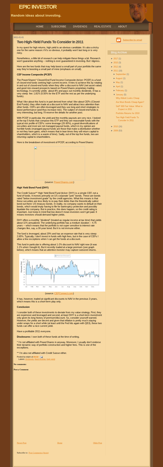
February (120, 90)
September (121, 74)
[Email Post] (41, 357)
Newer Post (21, 443)
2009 (116, 130)
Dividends (80, 26)
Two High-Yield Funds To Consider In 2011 (50, 42)
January (120, 94)
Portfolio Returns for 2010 (127, 113)
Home (40, 26)
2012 (116, 67)
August (119, 78)
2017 (116, 58)
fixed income (40, 359)
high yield (51, 359)
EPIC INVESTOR (38, 7)
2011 (116, 70)
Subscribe (58, 26)
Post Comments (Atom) (39, 453)
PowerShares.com (63, 182)
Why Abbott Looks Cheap (127, 98)
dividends (29, 359)
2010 (116, 126)
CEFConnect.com (63, 293)
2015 (116, 62)
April (118, 86)
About (122, 26)
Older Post (97, 443)
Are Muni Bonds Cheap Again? (130, 102)
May (118, 82)
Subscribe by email (132, 40)
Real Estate (102, 26)
